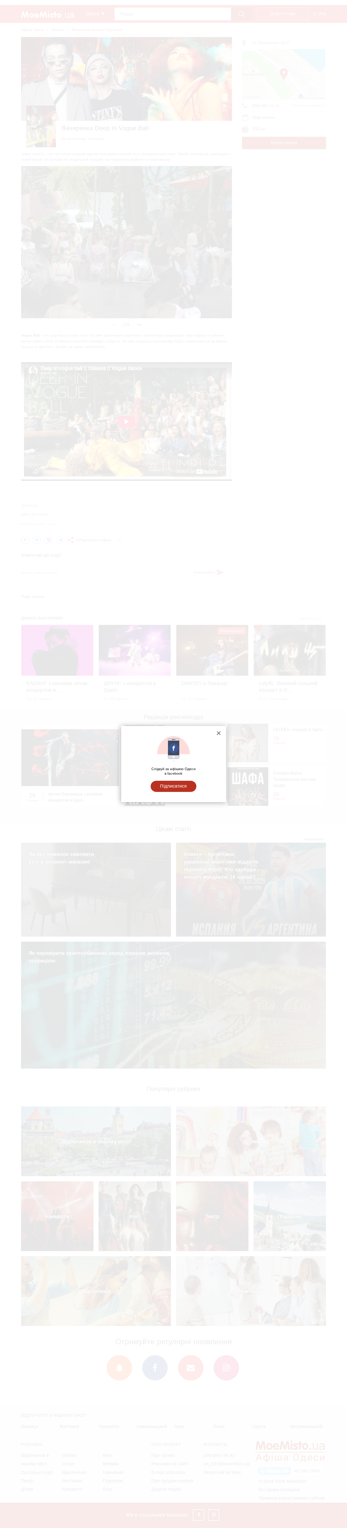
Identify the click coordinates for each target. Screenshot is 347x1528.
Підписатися (173, 786)
